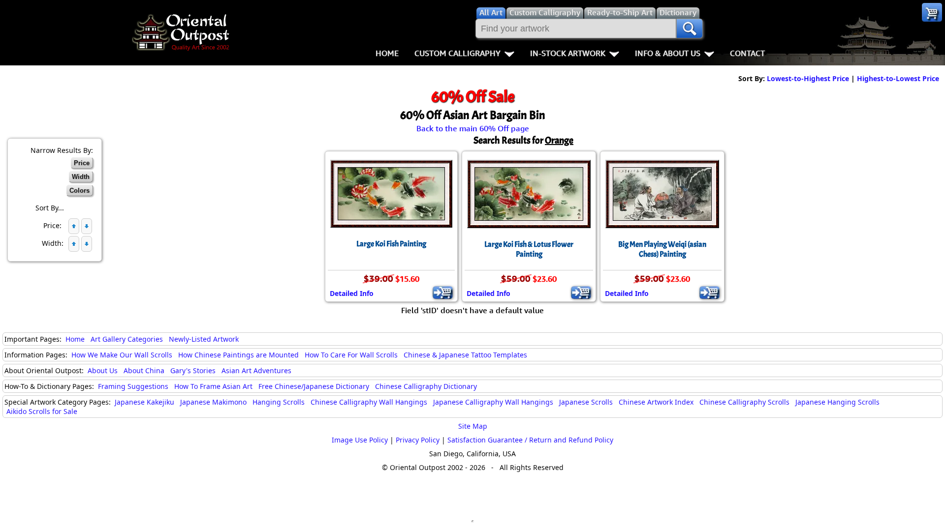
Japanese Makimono (213, 402)
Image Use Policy (360, 439)
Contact (747, 53)
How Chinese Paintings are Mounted (238, 354)
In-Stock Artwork (567, 53)
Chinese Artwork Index (656, 402)
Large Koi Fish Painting (391, 244)
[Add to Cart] (443, 292)
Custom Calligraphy (457, 53)
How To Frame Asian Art (213, 386)
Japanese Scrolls (586, 402)
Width (81, 176)
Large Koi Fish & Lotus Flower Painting (528, 249)
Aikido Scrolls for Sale (41, 411)
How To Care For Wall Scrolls (351, 354)
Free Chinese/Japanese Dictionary (313, 386)
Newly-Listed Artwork (204, 339)
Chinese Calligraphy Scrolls (744, 402)
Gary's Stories (193, 370)
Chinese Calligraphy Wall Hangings (369, 402)
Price (82, 163)
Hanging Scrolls (278, 402)
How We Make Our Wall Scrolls (121, 354)
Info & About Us (667, 53)
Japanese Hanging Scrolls (837, 402)
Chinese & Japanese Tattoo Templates (465, 354)
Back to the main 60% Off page (472, 128)
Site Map (472, 426)
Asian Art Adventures (256, 370)
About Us (103, 370)
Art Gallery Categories (127, 339)
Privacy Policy (418, 439)
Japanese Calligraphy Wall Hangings (493, 402)
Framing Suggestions (133, 386)
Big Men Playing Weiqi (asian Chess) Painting (662, 249)
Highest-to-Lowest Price (898, 78)
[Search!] (689, 28)
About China (144, 370)
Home (387, 53)
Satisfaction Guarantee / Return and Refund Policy (530, 439)
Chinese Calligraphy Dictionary (426, 386)
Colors (79, 190)
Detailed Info (352, 293)
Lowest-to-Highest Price (808, 78)
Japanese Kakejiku (144, 402)
